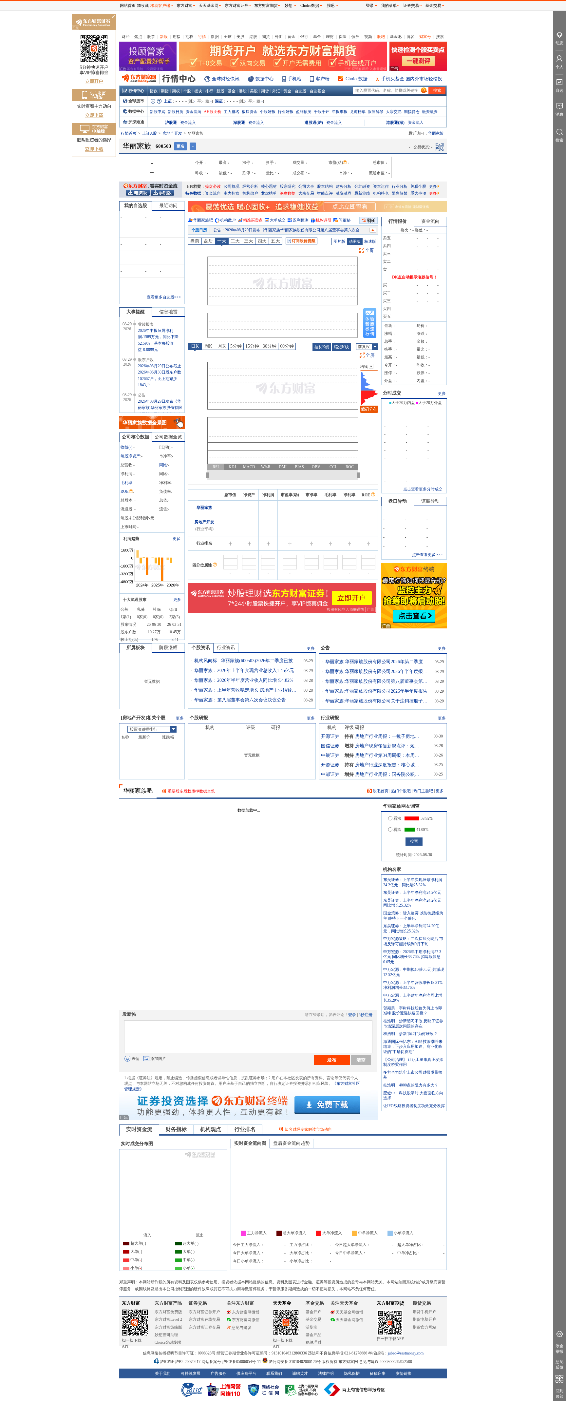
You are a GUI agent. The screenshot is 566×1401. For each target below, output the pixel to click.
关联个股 (418, 186)
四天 (262, 241)
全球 (228, 36)
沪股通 (171, 122)
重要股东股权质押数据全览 (191, 791)
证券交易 (411, 5)
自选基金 (317, 91)
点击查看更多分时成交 (423, 489)
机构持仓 (381, 193)
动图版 (355, 241)
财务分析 (343, 186)
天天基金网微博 (349, 1312)
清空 (361, 1060)
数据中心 (264, 78)
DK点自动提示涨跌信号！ (414, 277)
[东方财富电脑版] (138, 192)
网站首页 (128, 5)
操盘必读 (213, 186)
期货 (266, 36)
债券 (355, 36)
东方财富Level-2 (168, 1319)
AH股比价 (212, 111)
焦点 (138, 36)
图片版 (339, 241)
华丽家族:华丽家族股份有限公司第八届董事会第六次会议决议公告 (377, 681)
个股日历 (199, 230)
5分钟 (236, 346)
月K (222, 346)
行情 (202, 36)
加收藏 (143, 5)
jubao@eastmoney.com (406, 1353)
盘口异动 (397, 501)
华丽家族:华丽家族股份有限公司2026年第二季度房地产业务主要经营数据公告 (377, 661)
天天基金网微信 (349, 1319)
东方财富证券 (236, 5)
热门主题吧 (423, 791)
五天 (275, 241)
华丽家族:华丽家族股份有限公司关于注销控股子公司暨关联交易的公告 (377, 701)
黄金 (291, 36)
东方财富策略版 (168, 1327)
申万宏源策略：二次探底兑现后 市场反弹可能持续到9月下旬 (413, 941)
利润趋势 (131, 538)
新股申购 (157, 111)
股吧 (381, 36)
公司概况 (231, 186)
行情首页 (129, 133)
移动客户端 (160, 5)
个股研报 (267, 111)
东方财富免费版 (168, 1312)
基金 (317, 36)
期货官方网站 (424, 1327)
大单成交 (278, 220)
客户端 (323, 78)
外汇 (279, 36)
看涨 (397, 818)
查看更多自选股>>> (164, 297)
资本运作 (381, 186)
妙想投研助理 (166, 1335)
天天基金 (282, 1303)
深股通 (239, 122)
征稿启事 (378, 1373)
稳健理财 (313, 1342)
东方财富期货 (390, 1303)
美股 (240, 36)
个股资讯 (201, 647)
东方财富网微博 (245, 1312)
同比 (163, 465)
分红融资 (362, 186)
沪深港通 (136, 122)
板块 (198, 91)
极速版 (370, 241)
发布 (331, 1060)
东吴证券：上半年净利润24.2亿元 (412, 892)
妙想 (288, 5)
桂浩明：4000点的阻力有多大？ (410, 1085)
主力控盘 (231, 193)
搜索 (440, 36)
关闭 (113, 17)
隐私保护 (352, 1373)
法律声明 (326, 1373)
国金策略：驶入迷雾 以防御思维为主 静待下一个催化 (413, 916)
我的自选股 (135, 205)
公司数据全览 (168, 436)
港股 (253, 36)
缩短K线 (341, 347)
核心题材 (269, 186)
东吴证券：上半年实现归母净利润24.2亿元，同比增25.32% (412, 882)
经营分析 (250, 186)
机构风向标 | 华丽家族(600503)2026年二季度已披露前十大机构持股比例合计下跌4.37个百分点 (246, 660)
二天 (235, 241)
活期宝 (311, 1327)
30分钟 (269, 346)
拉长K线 (321, 347)
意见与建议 (241, 1327)
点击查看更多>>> (427, 554)
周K (208, 346)
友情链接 (403, 1373)
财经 (125, 36)
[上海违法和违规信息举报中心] (303, 1389)
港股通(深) (395, 122)
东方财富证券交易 (204, 1327)
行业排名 (245, 1129)
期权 (189, 36)
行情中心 (136, 90)
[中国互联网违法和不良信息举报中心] (354, 1389)
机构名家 (392, 869)
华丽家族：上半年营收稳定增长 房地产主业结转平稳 (246, 690)
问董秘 (344, 220)
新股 (164, 36)
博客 (410, 36)
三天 (248, 241)
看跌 (397, 829)
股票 (151, 36)
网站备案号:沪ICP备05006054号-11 (231, 1361)
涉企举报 (559, 1349)
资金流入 (188, 122)
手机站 (294, 78)
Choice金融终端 (168, 1342)
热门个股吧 (401, 791)
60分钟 (287, 346)
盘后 (208, 241)
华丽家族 (204, 507)
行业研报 (285, 111)
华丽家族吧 (203, 220)
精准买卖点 (253, 220)
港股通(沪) (314, 122)
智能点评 (325, 193)
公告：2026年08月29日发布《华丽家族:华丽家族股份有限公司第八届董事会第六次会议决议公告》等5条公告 (307, 230)
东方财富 (131, 1303)
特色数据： (195, 193)
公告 (325, 647)
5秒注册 (365, 1014)
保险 (343, 36)
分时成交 (392, 393)
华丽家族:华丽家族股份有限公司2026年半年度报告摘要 (377, 671)
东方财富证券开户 (204, 1312)
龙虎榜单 (358, 111)
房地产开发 (172, 133)
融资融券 (430, 111)
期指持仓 (412, 111)
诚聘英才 (300, 1373)
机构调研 (323, 220)
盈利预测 (303, 111)
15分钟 (252, 346)
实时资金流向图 (250, 1143)
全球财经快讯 (225, 78)
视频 (368, 36)
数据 (215, 36)
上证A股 (149, 133)
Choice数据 (357, 78)
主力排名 (231, 111)
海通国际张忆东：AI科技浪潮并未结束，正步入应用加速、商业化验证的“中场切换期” (413, 1046)
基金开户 (313, 1312)
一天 (221, 241)
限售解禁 (376, 111)
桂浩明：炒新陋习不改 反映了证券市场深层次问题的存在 (413, 1023)
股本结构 (325, 186)
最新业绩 (362, 193)
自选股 (300, 91)
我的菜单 (389, 5)
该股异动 (430, 501)
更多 (433, 186)
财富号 (425, 36)
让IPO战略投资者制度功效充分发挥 (414, 1106)
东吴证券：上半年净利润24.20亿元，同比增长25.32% (411, 928)
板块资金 (249, 111)
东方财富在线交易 (204, 1319)
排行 (209, 91)
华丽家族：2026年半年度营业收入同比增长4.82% (243, 680)
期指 (176, 36)
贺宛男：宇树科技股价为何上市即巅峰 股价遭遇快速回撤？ (412, 1011)
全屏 (369, 250)
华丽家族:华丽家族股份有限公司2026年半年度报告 (376, 691)
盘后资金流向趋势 (291, 1143)
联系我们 (274, 1373)
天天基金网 (208, 5)
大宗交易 (394, 111)
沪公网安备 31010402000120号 (295, 1361)
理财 (330, 36)
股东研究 (287, 186)
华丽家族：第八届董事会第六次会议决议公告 (240, 700)
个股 (187, 91)
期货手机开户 (424, 1312)
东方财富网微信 (245, 1319)
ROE (124, 491)
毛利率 (126, 482)
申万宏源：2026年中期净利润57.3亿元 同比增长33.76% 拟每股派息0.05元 (412, 957)
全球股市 (136, 101)
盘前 (194, 241)
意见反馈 (559, 1364)
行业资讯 (226, 647)
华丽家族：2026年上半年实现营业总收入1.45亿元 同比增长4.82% (246, 670)
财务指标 (176, 1129)
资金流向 (193, 111)
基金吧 (396, 36)
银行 (304, 36)
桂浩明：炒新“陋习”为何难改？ (410, 1033)
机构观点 (210, 1129)
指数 (154, 91)
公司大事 (306, 186)
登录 (352, 1014)
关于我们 (163, 1373)
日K (195, 346)
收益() (126, 447)
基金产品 (313, 1335)
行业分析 (399, 186)
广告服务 (218, 1373)
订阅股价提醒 (303, 241)
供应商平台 (246, 1373)
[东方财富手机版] (162, 192)
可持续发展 (190, 1373)
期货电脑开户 (424, 1319)
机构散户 (250, 193)
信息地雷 (168, 311)
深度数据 (287, 193)
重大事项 (418, 193)
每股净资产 (130, 456)
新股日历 (175, 111)
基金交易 (313, 1319)
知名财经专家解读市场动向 (308, 1129)
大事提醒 (135, 311)
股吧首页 (380, 791)
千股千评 (322, 111)
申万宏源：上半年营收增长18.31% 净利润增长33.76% (413, 985)
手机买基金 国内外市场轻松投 (411, 78)
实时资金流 (139, 1129)
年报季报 (340, 111)
